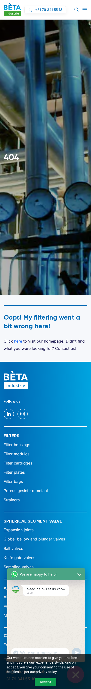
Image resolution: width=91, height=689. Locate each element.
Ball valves (13, 548)
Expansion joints (18, 529)
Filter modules (16, 453)
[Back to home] (12, 9)
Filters (11, 435)
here (18, 341)
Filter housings (17, 444)
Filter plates (14, 472)
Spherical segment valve (33, 521)
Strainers (12, 499)
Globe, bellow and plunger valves (34, 539)
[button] (76, 9)
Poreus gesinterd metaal (26, 490)
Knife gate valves (19, 557)
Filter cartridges (18, 463)
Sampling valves (18, 566)
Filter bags (13, 481)
